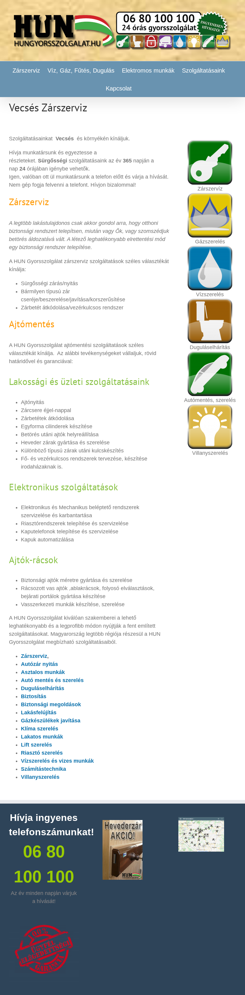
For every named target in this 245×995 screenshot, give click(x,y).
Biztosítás (33, 696)
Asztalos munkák (43, 672)
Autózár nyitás (39, 664)
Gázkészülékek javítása (50, 721)
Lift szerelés (36, 745)
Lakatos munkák (42, 737)
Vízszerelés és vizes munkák (57, 761)
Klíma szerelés (39, 729)
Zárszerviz (34, 656)
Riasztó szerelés (42, 753)
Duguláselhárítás (42, 688)
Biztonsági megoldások (51, 704)
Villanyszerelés (40, 777)
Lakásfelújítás (38, 712)
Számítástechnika (43, 769)
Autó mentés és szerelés (52, 680)
